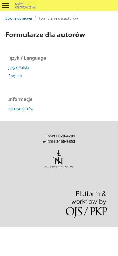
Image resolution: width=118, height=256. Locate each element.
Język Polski (18, 67)
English (15, 75)
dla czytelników (20, 108)
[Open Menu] (5, 5)
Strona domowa (18, 18)
